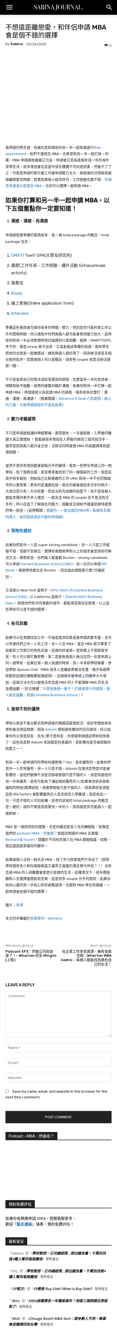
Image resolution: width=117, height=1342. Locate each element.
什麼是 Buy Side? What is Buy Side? (62, 1288)
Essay (16, 293)
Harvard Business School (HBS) (46, 564)
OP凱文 (18, 1288)
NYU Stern (60, 590)
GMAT (16, 255)
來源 (19, 905)
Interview (20, 313)
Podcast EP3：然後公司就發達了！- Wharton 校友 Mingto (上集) (30, 955)
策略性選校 (21, 530)
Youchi (29, 840)
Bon (15, 1300)
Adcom (51, 729)
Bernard (12, 840)
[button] (9, 7)
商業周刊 (37, 918)
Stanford (72, 597)
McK (15, 1318)
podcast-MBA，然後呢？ (37, 833)
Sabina (16, 44)
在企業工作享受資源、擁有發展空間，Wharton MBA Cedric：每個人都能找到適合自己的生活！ (86, 957)
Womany (55, 918)
